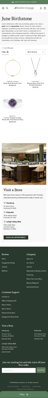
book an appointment (16, 237)
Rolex (4, 259)
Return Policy (6, 305)
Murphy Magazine (33, 283)
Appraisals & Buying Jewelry (36, 271)
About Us (30, 259)
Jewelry (4, 267)
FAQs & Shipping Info (9, 301)
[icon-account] (41, 8)
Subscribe (41, 370)
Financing (30, 275)
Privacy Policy (26, 386)
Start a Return (6, 309)
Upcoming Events (33, 287)
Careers (29, 267)
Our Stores (30, 263)
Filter (4, 52)
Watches (5, 271)
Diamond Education (8, 313)
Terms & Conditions (13, 386)
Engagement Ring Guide (10, 317)
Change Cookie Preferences (25, 389)
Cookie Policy (37, 386)
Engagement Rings (8, 263)
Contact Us (5, 297)
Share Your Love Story (34, 279)
